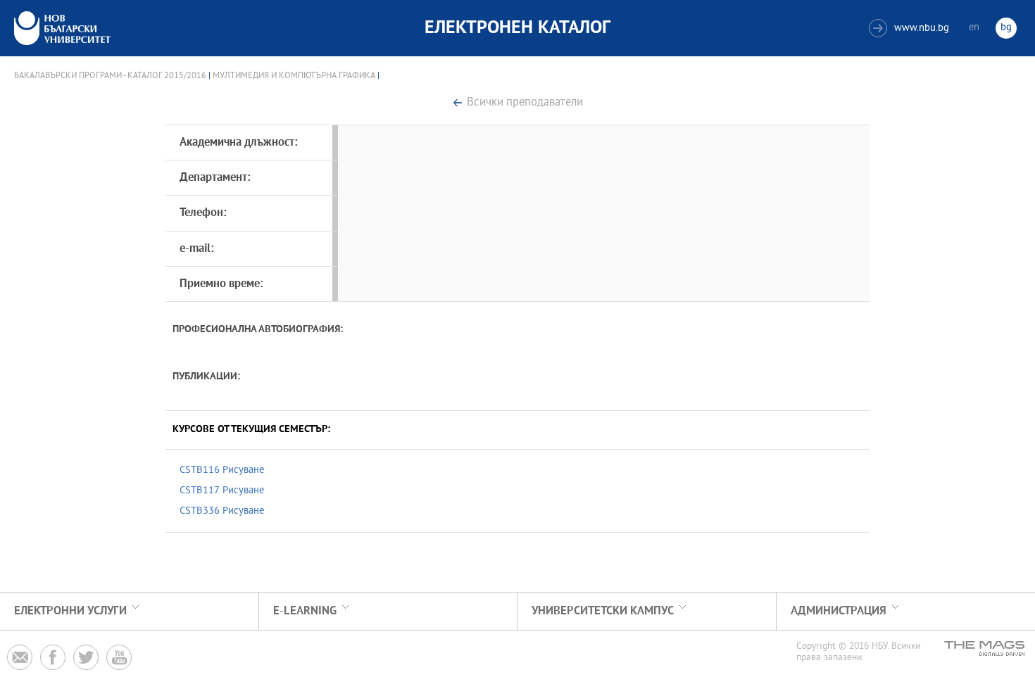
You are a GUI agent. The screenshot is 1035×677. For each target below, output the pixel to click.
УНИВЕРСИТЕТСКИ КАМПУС (603, 611)
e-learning (305, 611)
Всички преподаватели (525, 103)
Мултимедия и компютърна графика (294, 76)
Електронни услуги (70, 611)
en (974, 27)
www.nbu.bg (910, 28)
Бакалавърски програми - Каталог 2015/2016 (110, 76)
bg (1006, 27)
